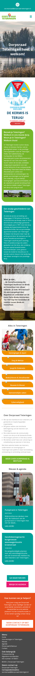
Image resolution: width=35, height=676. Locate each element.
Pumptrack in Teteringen (16, 510)
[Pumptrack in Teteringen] (17, 489)
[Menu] (30, 17)
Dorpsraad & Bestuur (9, 646)
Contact (4, 648)
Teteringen (8, 218)
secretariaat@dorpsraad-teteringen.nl (17, 9)
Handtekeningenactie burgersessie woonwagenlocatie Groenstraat (15, 541)
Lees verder (9, 526)
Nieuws (4, 642)
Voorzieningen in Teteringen (12, 639)
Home (4, 637)
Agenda (4, 644)
